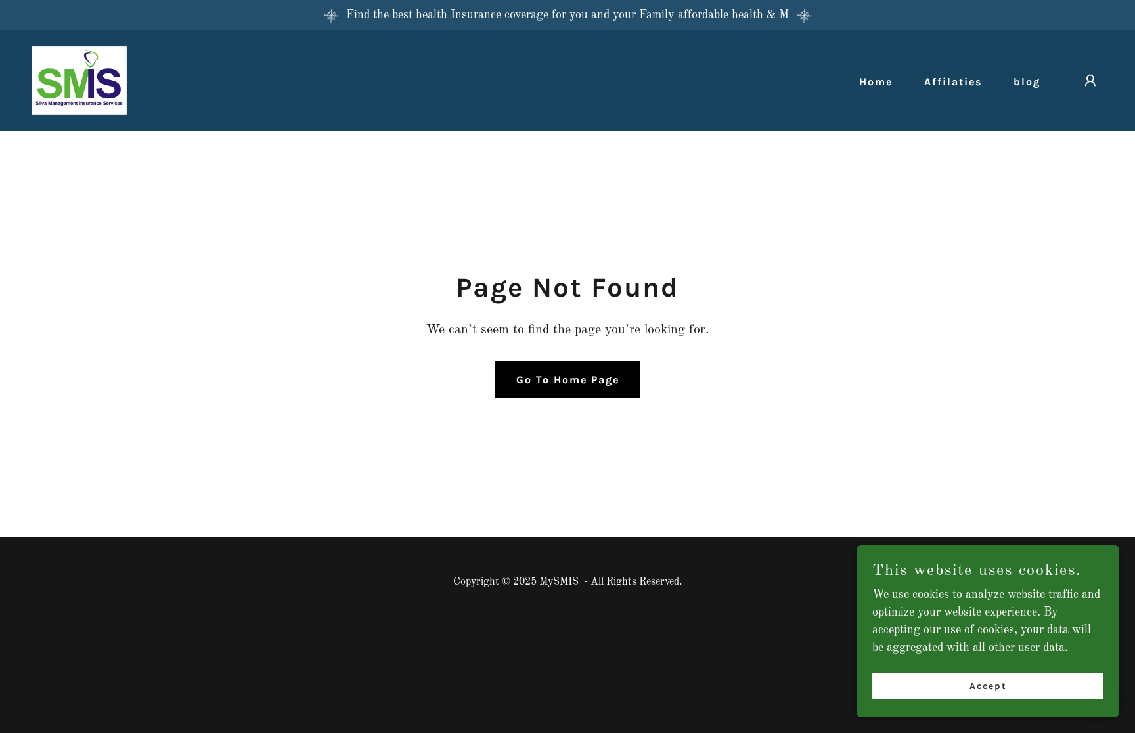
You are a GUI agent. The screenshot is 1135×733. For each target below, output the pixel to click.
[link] (79, 80)
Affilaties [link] (953, 81)
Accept (988, 686)
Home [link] (876, 81)
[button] (1090, 81)
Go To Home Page (567, 379)
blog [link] (1026, 81)
